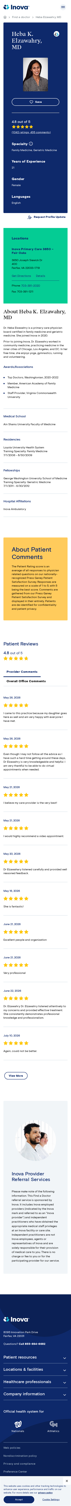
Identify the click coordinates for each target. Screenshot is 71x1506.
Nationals (18, 1431)
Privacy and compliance (19, 1463)
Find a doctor (21, 17)
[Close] (67, 1481)
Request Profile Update (49, 217)
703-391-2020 (30, 285)
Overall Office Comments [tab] (26, 681)
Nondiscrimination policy (20, 1455)
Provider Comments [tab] (22, 672)
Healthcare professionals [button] (27, 1382)
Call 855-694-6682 (32, 1343)
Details (40, 275)
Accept (19, 1499)
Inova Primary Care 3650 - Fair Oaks (32, 251)
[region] (35, 1491)
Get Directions (21, 275)
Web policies (12, 1447)
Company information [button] (24, 1394)
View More (16, 1075)
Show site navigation (63, 7)
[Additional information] (31, 144)
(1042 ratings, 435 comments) (31, 132)
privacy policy (45, 1492)
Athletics (53, 1431)
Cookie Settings (50, 1499)
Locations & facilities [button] (23, 1369)
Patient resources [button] (20, 1357)
